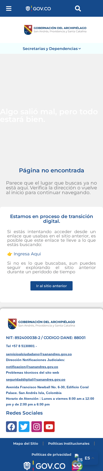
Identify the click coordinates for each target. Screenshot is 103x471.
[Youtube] (49, 426)
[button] (8, 8)
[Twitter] (24, 426)
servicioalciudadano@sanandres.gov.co (39, 354)
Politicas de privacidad (51, 454)
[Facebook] (11, 426)
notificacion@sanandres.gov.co (32, 367)
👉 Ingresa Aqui (24, 254)
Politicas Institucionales (68, 443)
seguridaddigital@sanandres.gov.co (35, 379)
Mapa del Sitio (25, 443)
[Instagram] (36, 426)
